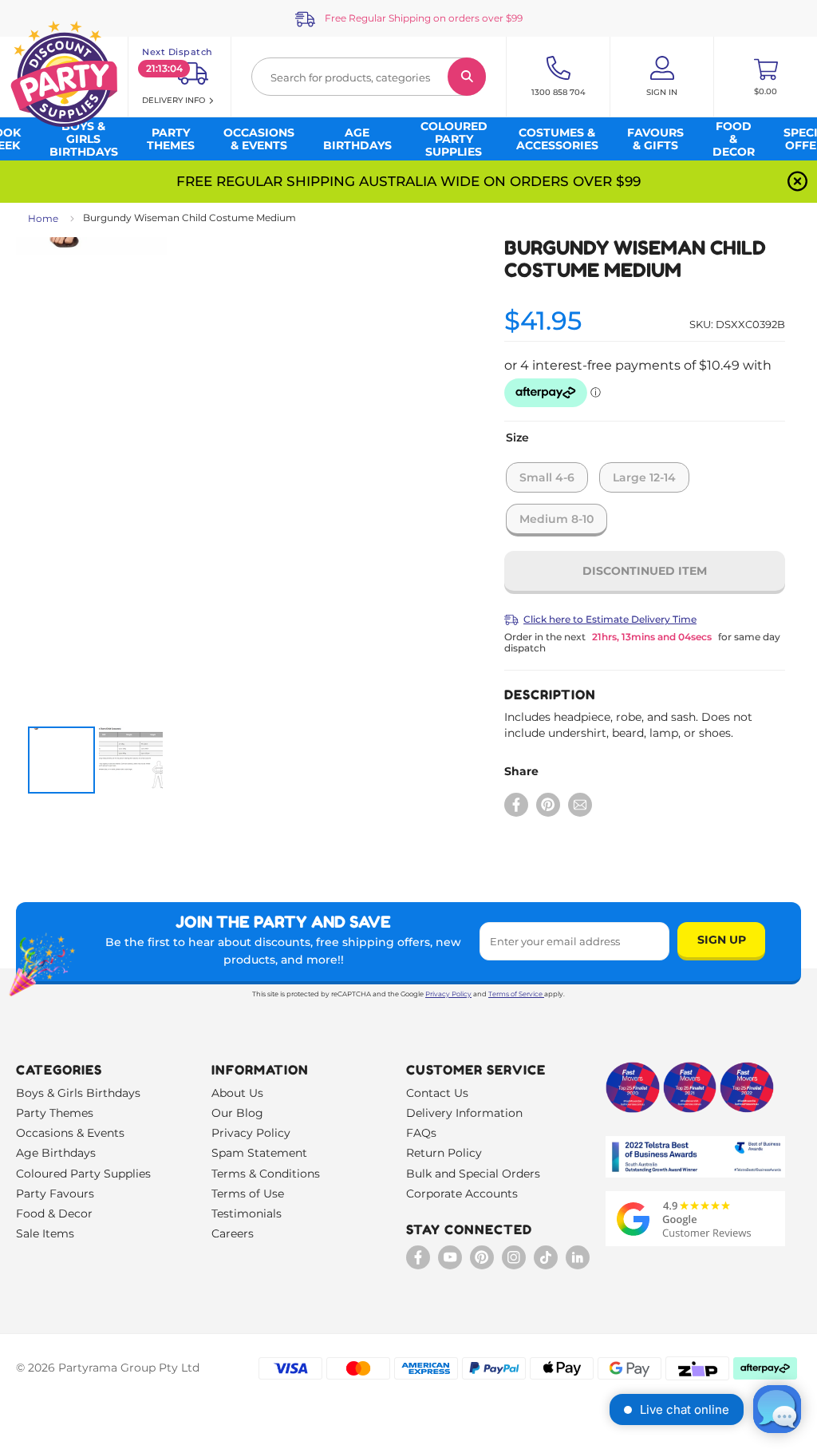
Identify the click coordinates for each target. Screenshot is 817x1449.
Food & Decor (54, 1213)
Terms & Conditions (265, 1173)
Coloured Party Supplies (83, 1173)
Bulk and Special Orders (473, 1173)
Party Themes (54, 1113)
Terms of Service (515, 994)
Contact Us (437, 1093)
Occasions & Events (70, 1133)
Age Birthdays (56, 1153)
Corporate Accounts (462, 1193)
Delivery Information (464, 1113)
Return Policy (444, 1153)
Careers (232, 1233)
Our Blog (237, 1113)
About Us (237, 1093)
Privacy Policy (448, 994)
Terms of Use (247, 1193)
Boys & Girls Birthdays (78, 1093)
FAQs (421, 1133)
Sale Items (45, 1233)
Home (43, 218)
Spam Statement (259, 1153)
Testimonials (246, 1213)
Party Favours (55, 1193)
